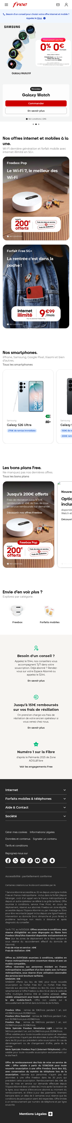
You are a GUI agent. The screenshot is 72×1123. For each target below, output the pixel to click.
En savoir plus (36, 680)
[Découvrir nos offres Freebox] (28, 524)
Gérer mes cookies (16, 832)
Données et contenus (17, 838)
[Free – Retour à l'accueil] (20, 4)
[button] (36, 790)
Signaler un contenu (45, 838)
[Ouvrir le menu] (6, 4)
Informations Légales (42, 832)
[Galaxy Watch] (36, 72)
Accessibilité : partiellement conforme (28, 876)
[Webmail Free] (58, 4)
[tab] (33, 124)
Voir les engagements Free (36, 766)
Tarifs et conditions (16, 845)
